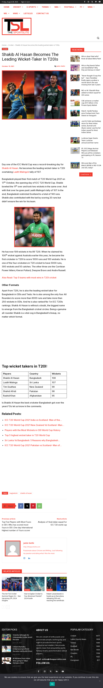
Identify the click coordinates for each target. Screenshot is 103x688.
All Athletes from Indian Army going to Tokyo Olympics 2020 (21, 661)
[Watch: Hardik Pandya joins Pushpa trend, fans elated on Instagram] (75, 113)
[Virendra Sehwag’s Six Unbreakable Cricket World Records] (6, 637)
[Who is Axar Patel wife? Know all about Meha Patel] (75, 58)
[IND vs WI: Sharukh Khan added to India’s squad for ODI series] (75, 92)
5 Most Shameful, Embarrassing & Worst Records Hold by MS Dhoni (22, 649)
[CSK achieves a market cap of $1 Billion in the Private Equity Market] (75, 103)
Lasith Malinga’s (21, 172)
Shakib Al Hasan (10, 168)
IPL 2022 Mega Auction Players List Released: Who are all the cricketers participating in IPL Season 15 (91, 153)
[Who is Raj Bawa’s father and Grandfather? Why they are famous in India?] (75, 67)
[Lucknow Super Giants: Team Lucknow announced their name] (75, 140)
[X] (92, 1)
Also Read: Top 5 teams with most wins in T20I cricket (29, 277)
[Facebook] (84, 1)
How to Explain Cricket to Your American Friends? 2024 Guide (33, 596)
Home (4, 45)
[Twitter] (50, 671)
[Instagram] (88, 1)
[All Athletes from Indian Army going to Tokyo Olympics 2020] (6, 660)
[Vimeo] (95, 1)
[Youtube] (99, 1)
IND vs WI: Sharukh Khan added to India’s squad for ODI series (91, 93)
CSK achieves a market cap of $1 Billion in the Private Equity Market (90, 103)
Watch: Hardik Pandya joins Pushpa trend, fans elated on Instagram (90, 113)
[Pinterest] (33, 506)
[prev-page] (3, 607)
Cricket (11, 45)
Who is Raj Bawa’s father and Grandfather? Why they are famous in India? (90, 68)
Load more (85, 174)
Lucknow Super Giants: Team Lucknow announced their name (89, 140)
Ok (52, 684)
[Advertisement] (34, 143)
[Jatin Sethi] (13, 550)
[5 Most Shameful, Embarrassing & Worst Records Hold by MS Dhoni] (6, 649)
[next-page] (8, 607)
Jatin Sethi (61, 66)
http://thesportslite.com (31, 547)
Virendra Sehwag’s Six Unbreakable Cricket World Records (22, 637)
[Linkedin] (29, 558)
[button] (98, 38)
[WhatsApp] (39, 506)
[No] (99, 681)
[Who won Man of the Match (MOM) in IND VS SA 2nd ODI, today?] (75, 165)
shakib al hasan (26, 493)
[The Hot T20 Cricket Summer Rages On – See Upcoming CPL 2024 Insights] (12, 584)
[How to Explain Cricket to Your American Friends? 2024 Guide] (34, 584)
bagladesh (14, 493)
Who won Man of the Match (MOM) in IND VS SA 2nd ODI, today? (91, 165)
